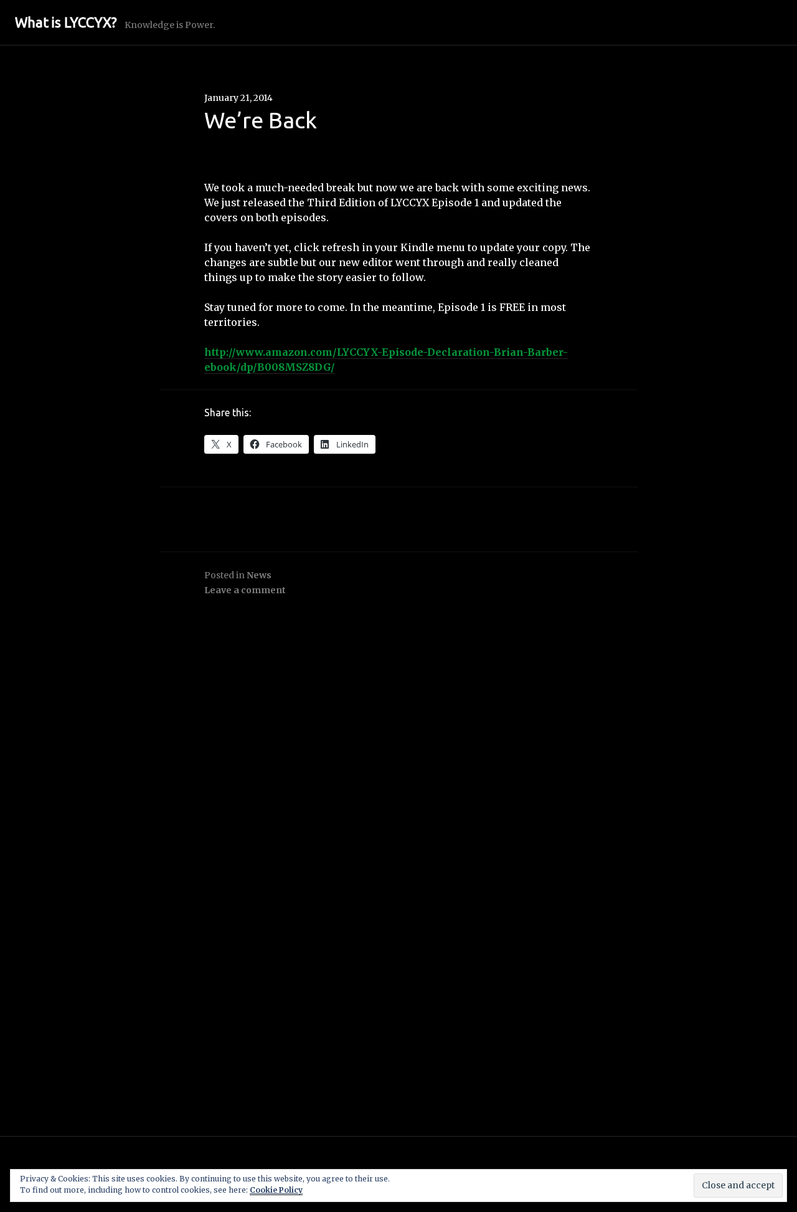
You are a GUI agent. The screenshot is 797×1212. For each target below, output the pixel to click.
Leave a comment (245, 590)
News (259, 575)
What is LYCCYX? (66, 22)
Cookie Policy (276, 1190)
